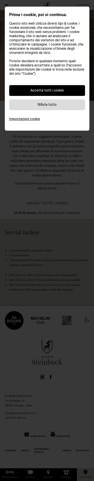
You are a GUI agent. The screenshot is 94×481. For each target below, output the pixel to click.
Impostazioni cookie (24, 119)
